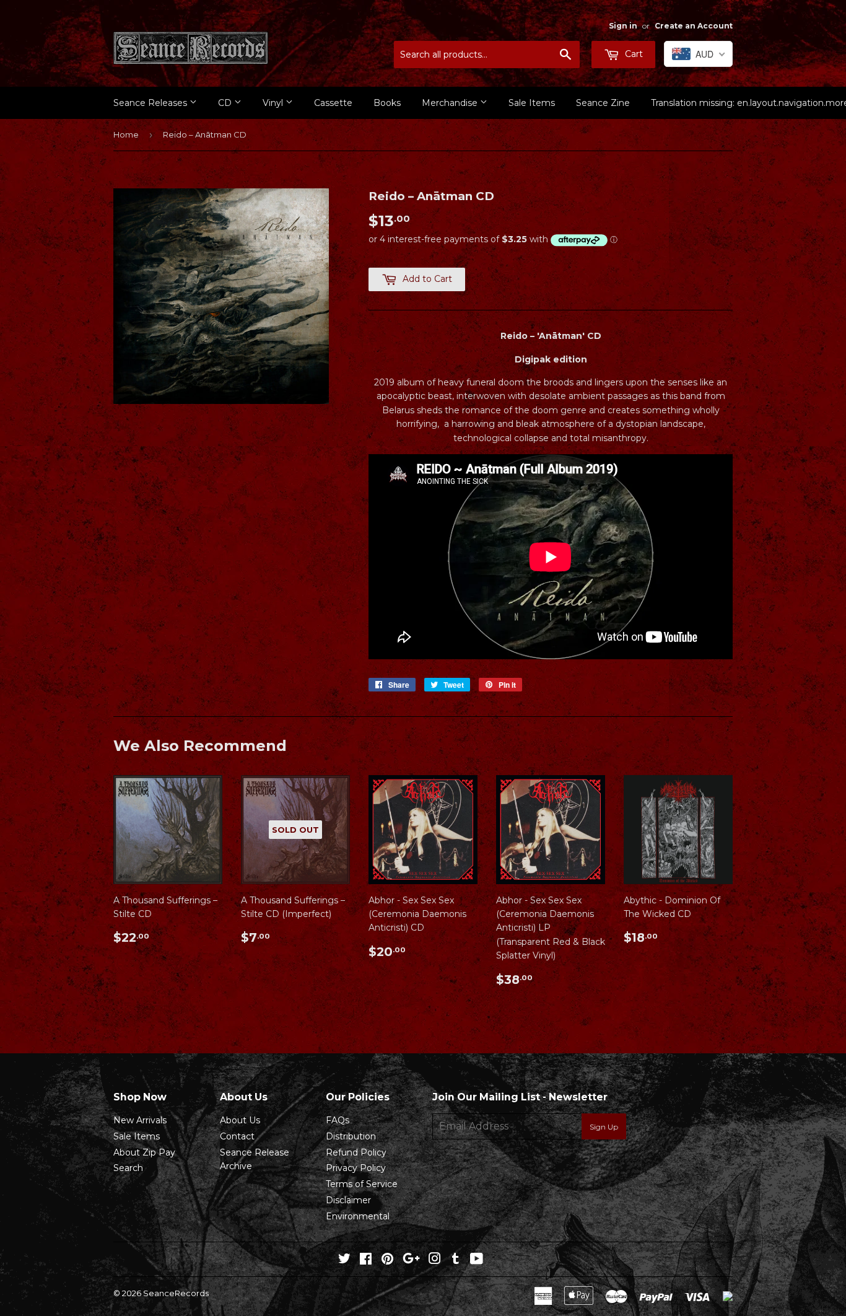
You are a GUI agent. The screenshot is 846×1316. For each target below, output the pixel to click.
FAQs (337, 1120)
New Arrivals (140, 1120)
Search (128, 1167)
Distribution (351, 1136)
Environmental (358, 1216)
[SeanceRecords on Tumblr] (455, 1260)
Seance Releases (151, 102)
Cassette (333, 102)
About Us (240, 1120)
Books (387, 102)
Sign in (623, 25)
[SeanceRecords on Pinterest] (387, 1260)
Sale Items (531, 102)
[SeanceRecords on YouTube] (476, 1260)
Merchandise (451, 102)
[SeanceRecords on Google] (411, 1260)
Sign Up (604, 1126)
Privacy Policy (356, 1167)
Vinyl (274, 102)
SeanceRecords (176, 1293)
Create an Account (694, 25)
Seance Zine (603, 102)
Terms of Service (362, 1184)
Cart (632, 53)
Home (126, 134)
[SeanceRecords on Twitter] (344, 1260)
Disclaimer (348, 1200)
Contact (237, 1136)
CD (226, 102)
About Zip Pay (144, 1152)
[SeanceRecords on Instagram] (435, 1260)
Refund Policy (356, 1152)
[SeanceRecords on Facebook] (365, 1260)
